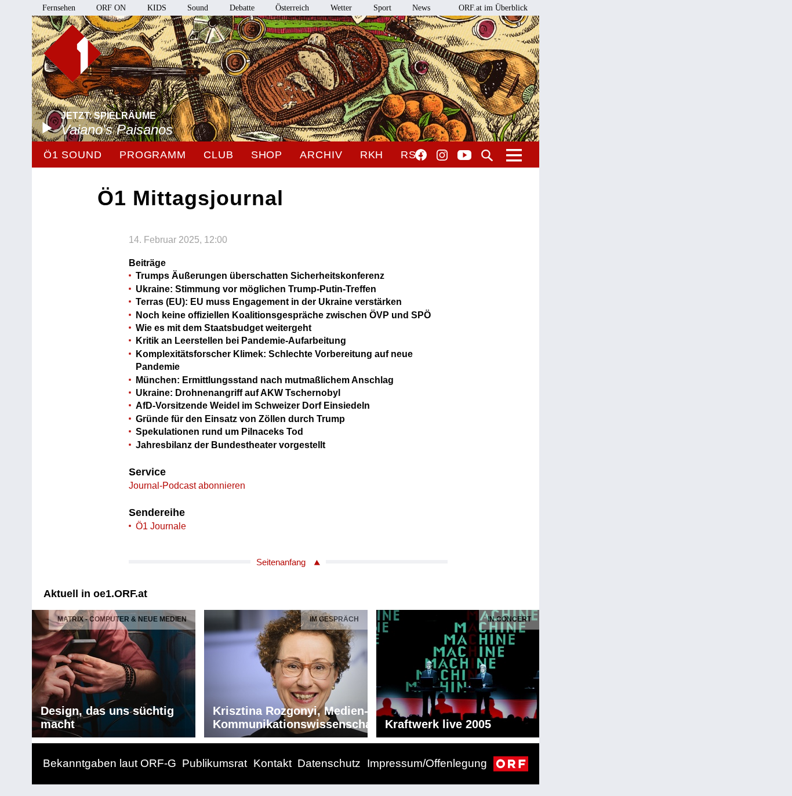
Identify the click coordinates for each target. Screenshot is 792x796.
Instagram (442, 155)
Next (530, 671)
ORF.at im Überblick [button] (493, 7)
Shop (267, 155)
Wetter (341, 7)
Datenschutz (329, 763)
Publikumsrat (214, 763)
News (421, 7)
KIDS (156, 7)
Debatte (242, 7)
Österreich (292, 7)
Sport (382, 7)
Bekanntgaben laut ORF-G (109, 763)
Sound (197, 7)
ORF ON (111, 7)
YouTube (464, 156)
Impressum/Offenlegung (427, 763)
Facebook (421, 155)
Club (219, 155)
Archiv (321, 155)
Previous (41, 671)
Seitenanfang (281, 562)
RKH (372, 155)
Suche (487, 155)
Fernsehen (58, 7)
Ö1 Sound (72, 155)
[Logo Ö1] (72, 53)
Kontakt (272, 763)
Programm (152, 155)
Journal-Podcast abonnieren (187, 485)
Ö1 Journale (161, 526)
